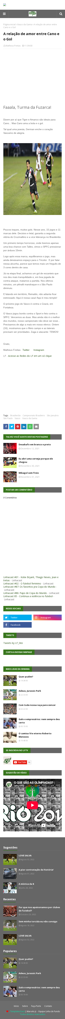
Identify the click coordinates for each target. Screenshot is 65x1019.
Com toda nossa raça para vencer (37, 705)
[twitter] (17, 617)
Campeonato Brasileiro (34, 415)
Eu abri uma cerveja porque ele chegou (36, 460)
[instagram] (47, 617)
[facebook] (17, 625)
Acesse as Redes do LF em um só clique (30, 355)
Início (16, 1006)
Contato (48, 1006)
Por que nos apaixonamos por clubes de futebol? (39, 909)
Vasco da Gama (24, 24)
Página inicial (9, 24)
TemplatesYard (17, 1011)
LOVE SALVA (25, 855)
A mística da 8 (26, 883)
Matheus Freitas (13, 45)
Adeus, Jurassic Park (30, 690)
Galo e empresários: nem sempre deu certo (39, 721)
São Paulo (8, 418)
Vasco (17, 418)
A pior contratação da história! (36, 869)
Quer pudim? (26, 676)
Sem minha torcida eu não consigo (38, 921)
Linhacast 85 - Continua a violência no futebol (28, 596)
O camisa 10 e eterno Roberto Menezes (35, 735)
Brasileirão (15, 415)
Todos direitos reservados (32, 1014)
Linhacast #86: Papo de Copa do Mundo (25, 593)
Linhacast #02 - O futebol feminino (22, 583)
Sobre (25, 1006)
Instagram (39, 350)
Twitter (26, 350)
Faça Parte (36, 1006)
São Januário (53, 415)
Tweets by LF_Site (13, 643)
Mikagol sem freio (29, 472)
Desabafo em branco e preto (35, 444)
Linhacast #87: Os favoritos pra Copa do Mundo (29, 586)
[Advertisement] (32, 75)
